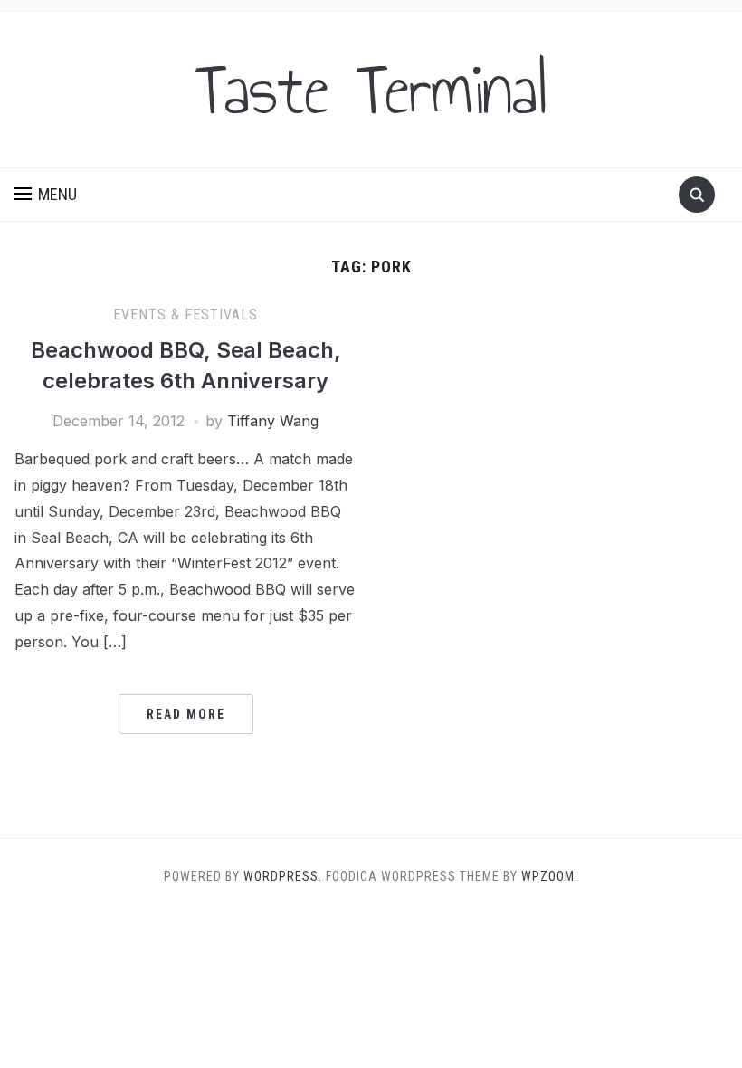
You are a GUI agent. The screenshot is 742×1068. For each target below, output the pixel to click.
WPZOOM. (549, 876)
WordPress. (282, 876)
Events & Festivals (185, 314)
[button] (45, 194)
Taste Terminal (371, 89)
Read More (186, 714)
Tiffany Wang (273, 421)
